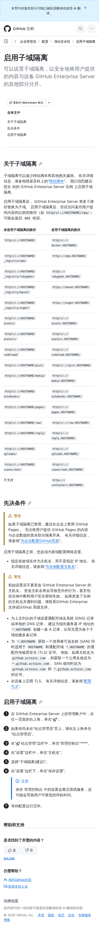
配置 (45, 41)
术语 (41, 915)
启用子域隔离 (85, 41)
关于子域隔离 (20, 163)
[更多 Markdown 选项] (49, 102)
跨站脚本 (56, 181)
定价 (71, 915)
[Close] (86, 7)
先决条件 (15, 503)
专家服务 (84, 915)
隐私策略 (9, 858)
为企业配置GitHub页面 (40, 540)
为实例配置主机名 (60, 566)
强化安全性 (62, 41)
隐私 (51, 915)
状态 (61, 915)
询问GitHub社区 (20, 880)
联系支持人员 (18, 886)
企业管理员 (28, 41)
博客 (7, 920)
